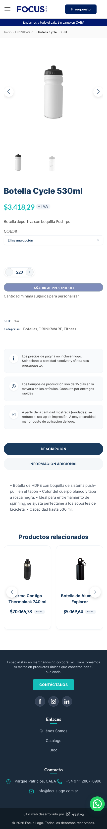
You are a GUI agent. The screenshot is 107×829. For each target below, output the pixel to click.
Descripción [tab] (53, 449)
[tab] (53, 449)
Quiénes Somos (53, 731)
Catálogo (53, 740)
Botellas (30, 328)
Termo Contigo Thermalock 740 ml (27, 598)
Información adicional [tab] (54, 464)
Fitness (70, 328)
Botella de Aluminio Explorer (80, 598)
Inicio (7, 32)
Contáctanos (53, 685)
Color (10, 231)
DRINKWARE (25, 32)
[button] (7, 9)
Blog (53, 750)
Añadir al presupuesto (54, 288)
